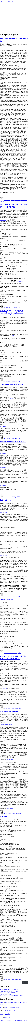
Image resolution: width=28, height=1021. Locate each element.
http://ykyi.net (3, 220)
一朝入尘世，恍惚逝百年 (6, 1)
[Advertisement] (14, 18)
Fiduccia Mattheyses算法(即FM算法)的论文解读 (11, 995)
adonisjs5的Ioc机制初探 (5, 994)
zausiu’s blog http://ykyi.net (6, 724)
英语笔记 (3, 817)
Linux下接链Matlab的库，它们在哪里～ (10, 991)
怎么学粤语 (7, 1014)
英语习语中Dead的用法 (9, 711)
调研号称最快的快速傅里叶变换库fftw (9, 989)
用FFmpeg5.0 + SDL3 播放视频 (7, 992)
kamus (5, 200)
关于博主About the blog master (11, 1007)
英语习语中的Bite (6, 500)
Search (1, 980)
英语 (18, 307)
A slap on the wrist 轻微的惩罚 (11, 384)
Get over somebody (7, 599)
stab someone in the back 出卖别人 (13, 442)
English (15, 200)
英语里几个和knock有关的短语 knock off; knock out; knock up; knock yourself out (11, 313)
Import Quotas (20, 200)
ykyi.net (5, 688)
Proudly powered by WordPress (20, 1020)
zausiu (1, 1014)
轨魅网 (1, 1002)
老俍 (1, 1007)
